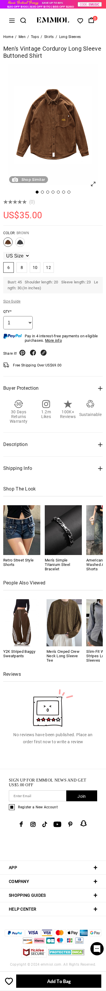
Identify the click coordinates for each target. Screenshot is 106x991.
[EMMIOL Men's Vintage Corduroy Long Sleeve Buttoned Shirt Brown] (8, 244)
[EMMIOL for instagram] (33, 824)
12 (48, 267)
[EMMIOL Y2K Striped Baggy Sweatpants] (21, 622)
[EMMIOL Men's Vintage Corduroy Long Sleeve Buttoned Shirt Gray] (20, 244)
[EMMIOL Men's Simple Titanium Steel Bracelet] (63, 530)
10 (35, 267)
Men (22, 37)
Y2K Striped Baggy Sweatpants (19, 653)
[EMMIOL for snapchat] (83, 823)
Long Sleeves (70, 37)
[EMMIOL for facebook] (21, 824)
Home (8, 37)
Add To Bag (59, 981)
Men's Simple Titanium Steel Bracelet (57, 564)
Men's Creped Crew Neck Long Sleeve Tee (63, 656)
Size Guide (12, 301)
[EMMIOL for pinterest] (70, 824)
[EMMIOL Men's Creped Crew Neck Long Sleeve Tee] (64, 622)
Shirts (49, 37)
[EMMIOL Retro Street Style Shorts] (21, 530)
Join (81, 796)
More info (53, 340)
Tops (35, 37)
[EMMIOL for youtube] (57, 824)
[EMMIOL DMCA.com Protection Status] (66, 956)
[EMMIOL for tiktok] (44, 824)
